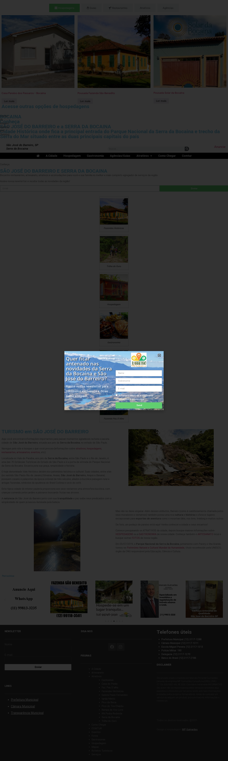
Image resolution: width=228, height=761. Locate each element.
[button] (159, 355)
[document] (114, 380)
